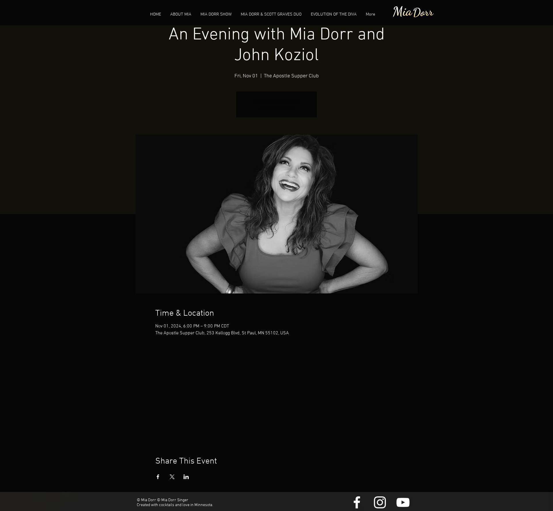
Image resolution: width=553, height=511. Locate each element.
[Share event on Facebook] (158, 476)
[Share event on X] (172, 476)
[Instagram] (380, 502)
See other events (276, 108)
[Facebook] (357, 502)
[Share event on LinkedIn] (186, 476)
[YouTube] (403, 502)
